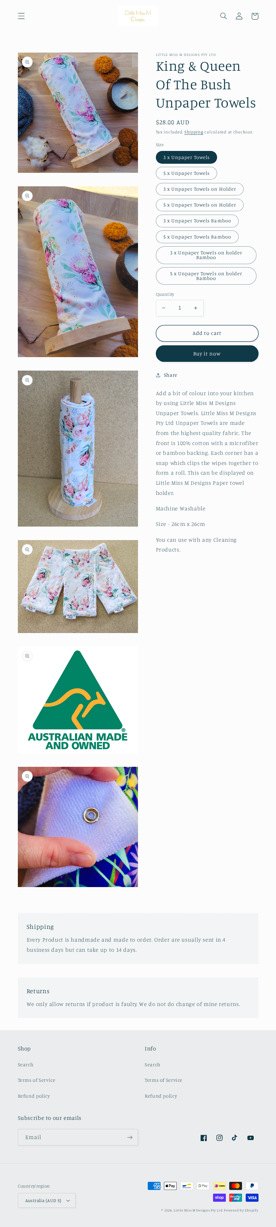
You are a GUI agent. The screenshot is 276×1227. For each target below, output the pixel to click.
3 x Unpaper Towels (186, 157)
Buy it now (207, 353)
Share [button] (170, 375)
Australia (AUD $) (43, 1200)
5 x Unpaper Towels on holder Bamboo (206, 276)
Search (26, 1064)
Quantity (165, 294)
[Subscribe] (130, 1137)
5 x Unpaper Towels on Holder (199, 205)
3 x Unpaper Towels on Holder (199, 189)
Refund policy (34, 1096)
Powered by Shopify (241, 1210)
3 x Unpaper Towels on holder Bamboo (206, 255)
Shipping (193, 131)
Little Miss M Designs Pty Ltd (198, 1210)
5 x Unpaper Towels (186, 173)
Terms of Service (37, 1080)
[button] (21, 16)
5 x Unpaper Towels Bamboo (197, 237)
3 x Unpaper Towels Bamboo (197, 220)
